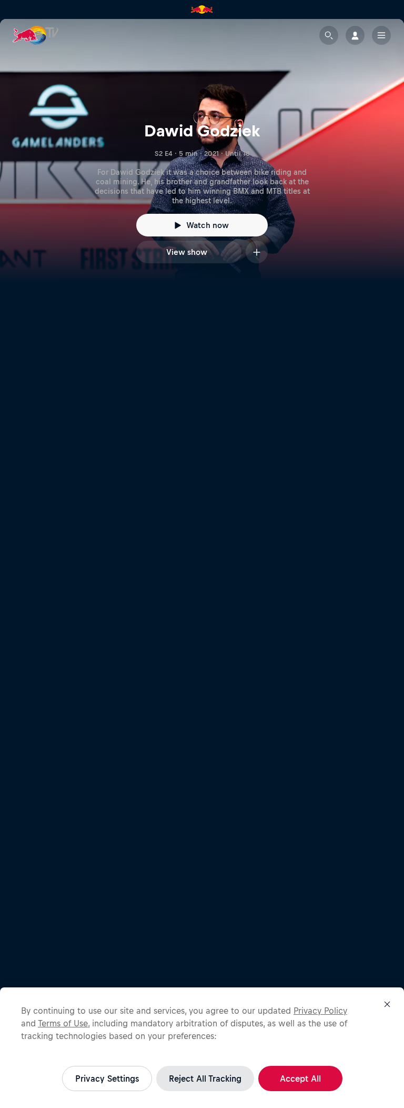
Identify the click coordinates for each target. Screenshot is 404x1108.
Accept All (300, 1078)
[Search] (329, 35)
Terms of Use (63, 1023)
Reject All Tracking (205, 1078)
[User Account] (355, 35)
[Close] (387, 1004)
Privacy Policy (320, 1010)
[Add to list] (257, 252)
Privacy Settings (107, 1078)
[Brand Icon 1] (202, 9)
